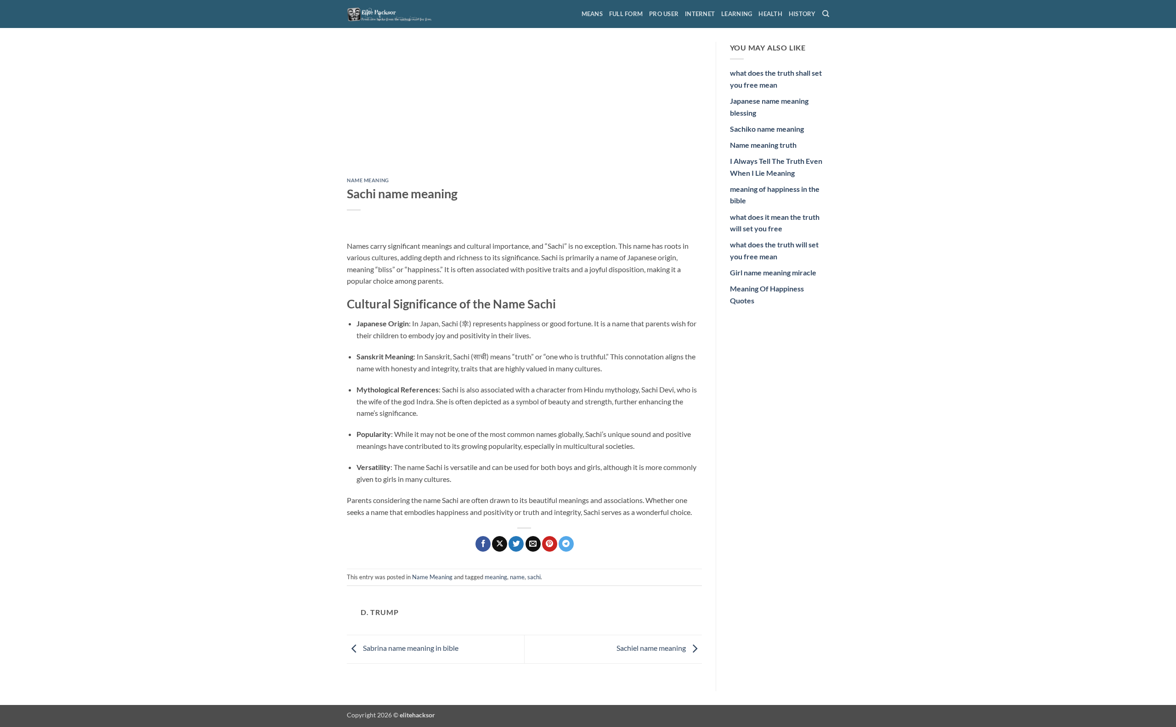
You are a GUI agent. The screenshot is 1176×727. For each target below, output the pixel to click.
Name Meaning (368, 180)
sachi (534, 577)
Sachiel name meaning (651, 647)
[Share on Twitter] (516, 544)
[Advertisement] (524, 109)
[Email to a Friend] (533, 544)
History (802, 13)
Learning (736, 13)
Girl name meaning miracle (773, 272)
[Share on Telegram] (566, 544)
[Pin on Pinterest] (549, 544)
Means (592, 13)
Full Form (626, 13)
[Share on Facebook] (483, 544)
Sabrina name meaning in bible (410, 647)
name (517, 577)
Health (770, 13)
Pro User (663, 13)
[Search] (825, 13)
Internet (700, 13)
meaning (496, 577)
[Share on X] (499, 544)
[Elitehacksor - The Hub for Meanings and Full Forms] (393, 14)
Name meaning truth (763, 144)
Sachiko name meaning (767, 128)
